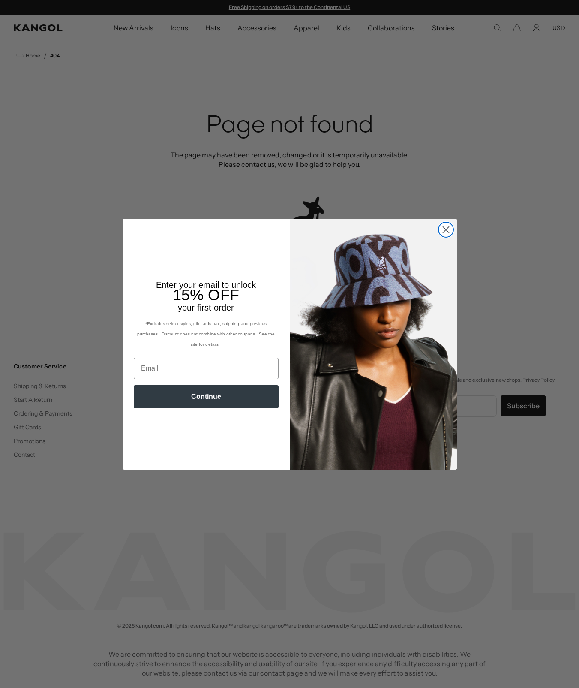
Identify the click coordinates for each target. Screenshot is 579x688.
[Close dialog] (445, 229)
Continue (206, 396)
